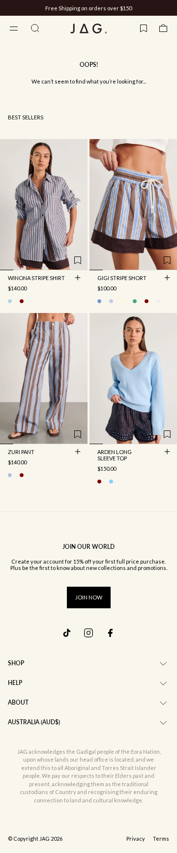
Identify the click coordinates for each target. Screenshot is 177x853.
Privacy (135, 839)
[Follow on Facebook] (110, 633)
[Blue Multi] (10, 475)
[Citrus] (123, 301)
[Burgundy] (99, 481)
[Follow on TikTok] (67, 633)
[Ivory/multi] (33, 301)
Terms (161, 839)
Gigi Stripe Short (122, 278)
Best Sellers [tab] (25, 117)
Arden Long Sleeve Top (114, 455)
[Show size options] (77, 277)
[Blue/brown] (10, 301)
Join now (88, 597)
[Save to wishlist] (78, 260)
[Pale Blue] (111, 481)
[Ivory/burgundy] (22, 301)
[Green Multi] (135, 301)
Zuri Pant (21, 452)
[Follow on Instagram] (88, 633)
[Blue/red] (111, 301)
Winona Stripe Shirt (36, 278)
